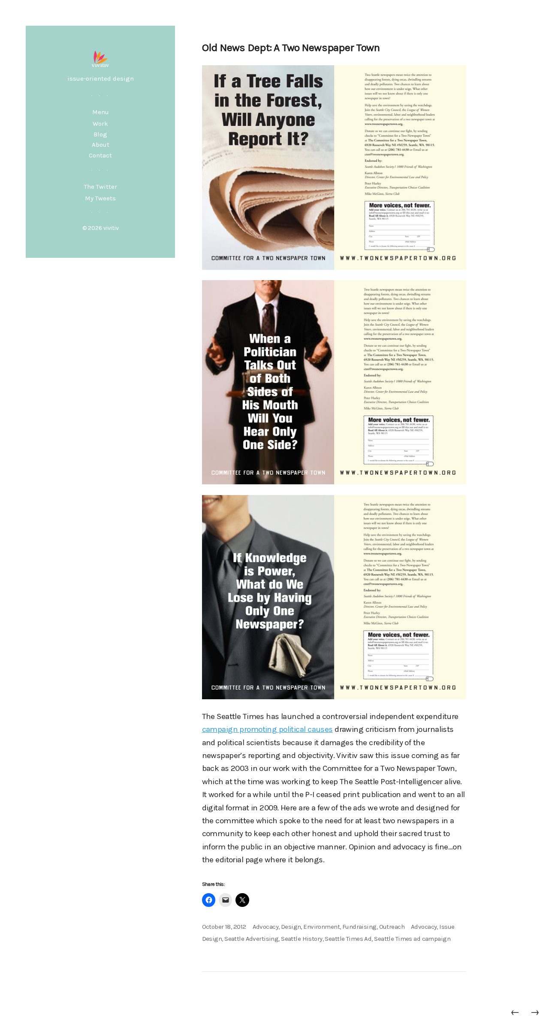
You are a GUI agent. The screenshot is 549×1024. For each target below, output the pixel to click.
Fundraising (359, 926)
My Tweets (100, 198)
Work (100, 123)
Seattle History (301, 938)
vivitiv (111, 228)
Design (291, 926)
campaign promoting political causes (267, 729)
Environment (321, 926)
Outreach (391, 926)
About (100, 144)
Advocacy (265, 926)
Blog (100, 134)
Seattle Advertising (251, 938)
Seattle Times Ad (348, 938)
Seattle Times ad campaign (412, 938)
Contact (100, 155)
